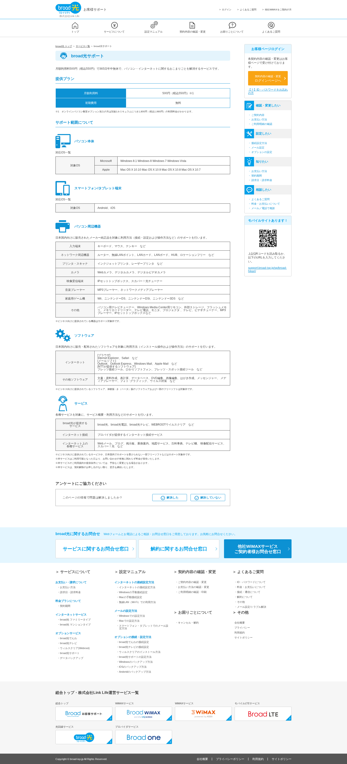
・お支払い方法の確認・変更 (192, 587)
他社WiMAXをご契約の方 (278, 9)
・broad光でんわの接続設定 (132, 642)
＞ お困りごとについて (193, 612)
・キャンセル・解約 (187, 622)
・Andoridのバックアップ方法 (133, 671)
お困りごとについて (232, 31)
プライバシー (242, 627)
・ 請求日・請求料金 (260, 180)
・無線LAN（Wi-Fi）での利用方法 (136, 602)
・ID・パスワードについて (250, 582)
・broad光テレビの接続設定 (132, 647)
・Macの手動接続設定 (129, 597)
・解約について (243, 596)
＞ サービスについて (72, 572)
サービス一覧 (83, 46)
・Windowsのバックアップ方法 (134, 661)
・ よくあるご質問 (259, 199)
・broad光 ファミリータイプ (74, 619)
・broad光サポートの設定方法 (134, 656)
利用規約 (239, 632)
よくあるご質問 (248, 9)
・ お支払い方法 (257, 119)
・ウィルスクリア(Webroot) (73, 648)
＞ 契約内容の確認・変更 (195, 572)
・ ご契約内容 (256, 115)
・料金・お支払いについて (250, 587)
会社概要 (239, 622)
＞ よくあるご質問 (248, 572)
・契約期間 (63, 605)
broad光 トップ (63, 46)
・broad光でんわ (67, 638)
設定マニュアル (153, 31)
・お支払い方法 (66, 587)
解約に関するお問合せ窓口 (179, 548)
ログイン (226, 9)
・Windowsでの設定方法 (130, 615)
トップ (75, 31)
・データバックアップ (70, 658)
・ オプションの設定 (260, 152)
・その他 (239, 601)
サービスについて (114, 31)
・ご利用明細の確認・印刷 (191, 592)
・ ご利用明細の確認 (260, 123)
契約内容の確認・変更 (193, 31)
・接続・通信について (247, 592)
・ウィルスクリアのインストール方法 (138, 651)
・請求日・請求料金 (69, 592)
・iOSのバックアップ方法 (131, 666)
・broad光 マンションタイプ (74, 624)
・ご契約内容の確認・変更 (191, 582)
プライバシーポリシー (230, 759)
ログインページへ (268, 78)
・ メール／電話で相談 (261, 208)
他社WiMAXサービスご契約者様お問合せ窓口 (257, 549)
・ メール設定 (256, 147)
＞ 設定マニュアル (130, 572)
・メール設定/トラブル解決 (250, 606)
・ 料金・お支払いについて (264, 203)
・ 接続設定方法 (257, 143)
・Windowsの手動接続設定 (132, 592)
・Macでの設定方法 (128, 620)
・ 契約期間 (255, 175)
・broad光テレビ (67, 643)
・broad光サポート (68, 653)
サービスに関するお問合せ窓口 (96, 548)
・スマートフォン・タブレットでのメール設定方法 (142, 627)
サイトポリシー (243, 637)
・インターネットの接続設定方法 (135, 587)
